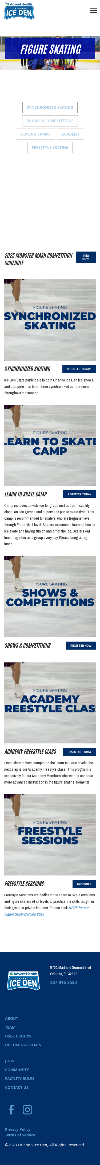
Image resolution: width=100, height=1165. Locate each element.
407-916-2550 (63, 982)
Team (10, 1027)
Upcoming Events (23, 1044)
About (11, 1018)
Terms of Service (20, 1134)
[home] (19, 10)
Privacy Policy (17, 1129)
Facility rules (19, 1078)
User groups (18, 1036)
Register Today (79, 494)
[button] (92, 10)
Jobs (9, 1060)
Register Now (80, 645)
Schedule (84, 883)
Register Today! (79, 369)
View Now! (86, 257)
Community (17, 1069)
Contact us (17, 1087)
